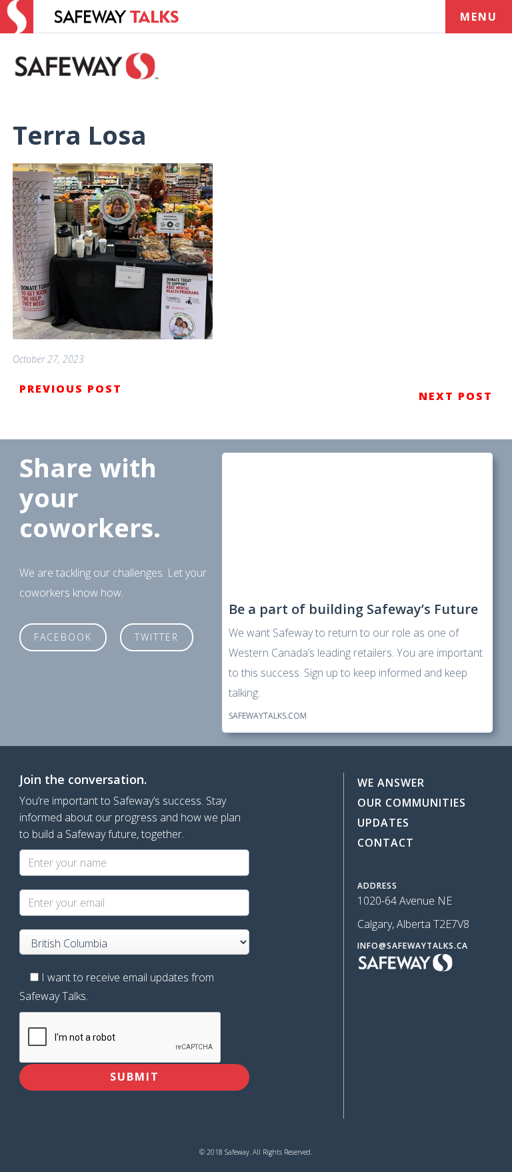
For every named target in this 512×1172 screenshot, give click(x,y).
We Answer (391, 782)
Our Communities (411, 802)
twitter (157, 637)
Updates (383, 822)
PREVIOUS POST (70, 388)
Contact (385, 842)
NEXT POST (456, 396)
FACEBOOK (63, 637)
